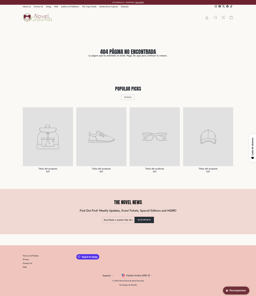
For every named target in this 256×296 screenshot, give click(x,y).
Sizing (48, 6)
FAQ (56, 6)
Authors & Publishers (70, 6)
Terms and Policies (31, 255)
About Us (27, 6)
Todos (128, 97)
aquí (139, 55)
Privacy (26, 259)
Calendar (125, 6)
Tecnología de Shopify (128, 285)
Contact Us (38, 6)
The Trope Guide (89, 6)
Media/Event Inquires (108, 6)
